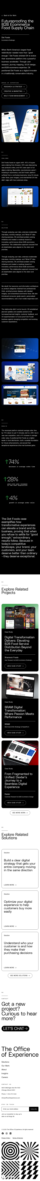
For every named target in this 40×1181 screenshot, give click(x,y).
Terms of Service (18, 1138)
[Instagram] (6, 1133)
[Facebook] (3, 1133)
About (4, 1070)
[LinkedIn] (10, 1133)
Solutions (5, 1062)
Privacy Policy (6, 1138)
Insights (5, 1073)
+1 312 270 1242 (11, 1094)
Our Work (6, 1066)
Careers (5, 1077)
